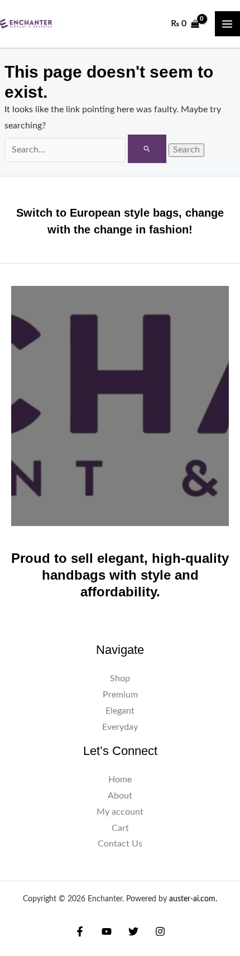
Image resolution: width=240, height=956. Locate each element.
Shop (120, 679)
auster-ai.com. (193, 899)
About (120, 796)
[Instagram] (160, 931)
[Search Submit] (147, 149)
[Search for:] (86, 150)
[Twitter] (133, 931)
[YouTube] (107, 931)
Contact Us (120, 844)
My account (120, 812)
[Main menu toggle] (227, 23)
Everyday (120, 727)
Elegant (120, 711)
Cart (120, 828)
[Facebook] (80, 931)
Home (120, 780)
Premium (120, 695)
